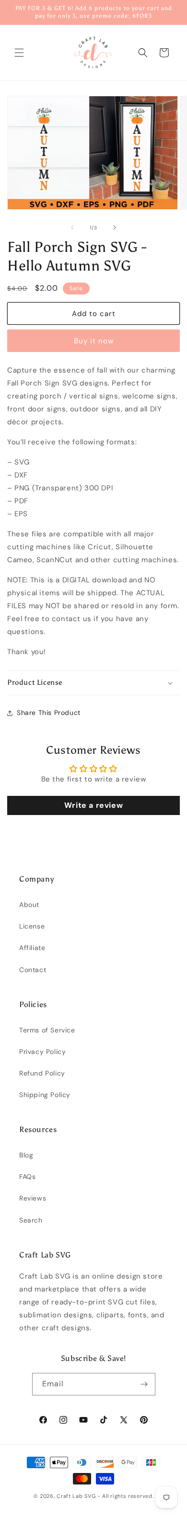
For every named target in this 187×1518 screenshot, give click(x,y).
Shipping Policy (44, 1094)
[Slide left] (72, 227)
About (29, 904)
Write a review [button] (93, 805)
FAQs (27, 1176)
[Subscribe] (144, 1384)
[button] (19, 52)
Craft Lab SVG (76, 1496)
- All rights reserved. (125, 1496)
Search (31, 1220)
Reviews (32, 1198)
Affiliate (32, 947)
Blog (26, 1155)
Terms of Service (47, 1030)
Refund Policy (42, 1073)
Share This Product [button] (49, 712)
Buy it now (94, 341)
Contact (32, 969)
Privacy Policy (42, 1051)
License (32, 926)
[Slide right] (114, 227)
